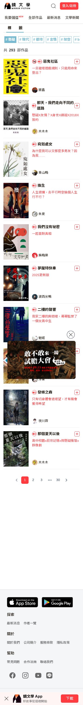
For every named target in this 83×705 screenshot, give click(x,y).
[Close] (71, 334)
